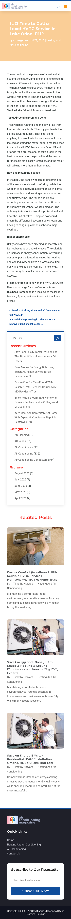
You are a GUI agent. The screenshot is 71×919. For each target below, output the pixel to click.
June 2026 (21, 485)
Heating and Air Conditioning (24, 844)
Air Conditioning (24, 453)
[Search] (57, 338)
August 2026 (22, 473)
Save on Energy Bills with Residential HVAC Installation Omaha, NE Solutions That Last (30, 759)
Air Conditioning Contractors (31, 459)
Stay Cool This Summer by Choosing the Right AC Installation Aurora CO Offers (36, 356)
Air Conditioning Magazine (41, 911)
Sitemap (41, 914)
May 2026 (20, 492)
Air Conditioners (24, 447)
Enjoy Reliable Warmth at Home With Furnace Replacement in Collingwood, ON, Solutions (36, 402)
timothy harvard (23, 583)
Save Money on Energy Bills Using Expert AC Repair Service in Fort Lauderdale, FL (34, 372)
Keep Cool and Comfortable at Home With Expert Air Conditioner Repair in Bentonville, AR (36, 417)
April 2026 (20, 498)
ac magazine (20, 40)
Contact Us (13, 853)
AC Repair (20, 441)
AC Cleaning (22, 435)
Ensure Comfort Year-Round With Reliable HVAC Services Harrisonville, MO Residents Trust (36, 387)
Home (10, 840)
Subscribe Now (35, 891)
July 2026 (20, 479)
